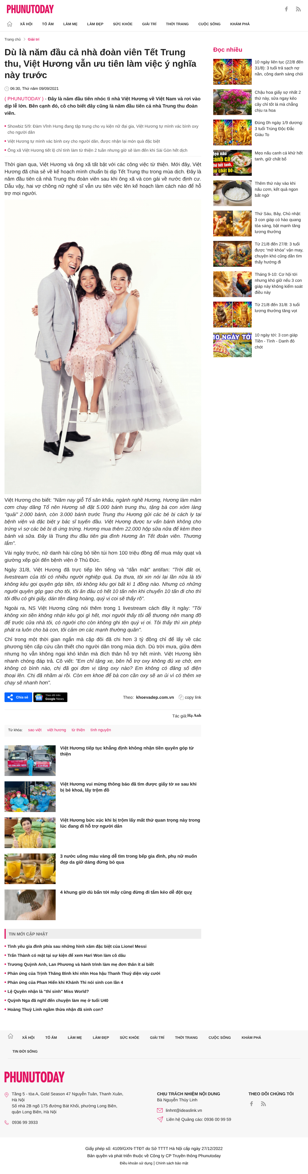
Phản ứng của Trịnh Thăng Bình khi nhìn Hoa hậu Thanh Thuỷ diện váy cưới (84, 973)
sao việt (35, 730)
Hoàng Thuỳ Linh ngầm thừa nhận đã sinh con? (55, 1009)
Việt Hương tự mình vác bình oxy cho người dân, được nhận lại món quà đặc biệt (84, 141)
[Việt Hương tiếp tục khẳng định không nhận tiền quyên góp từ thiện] (30, 760)
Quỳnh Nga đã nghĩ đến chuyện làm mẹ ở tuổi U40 (58, 1000)
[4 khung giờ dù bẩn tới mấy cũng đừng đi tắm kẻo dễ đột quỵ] (30, 905)
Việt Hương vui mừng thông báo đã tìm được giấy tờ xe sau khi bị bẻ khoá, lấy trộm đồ (128, 787)
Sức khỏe (123, 24)
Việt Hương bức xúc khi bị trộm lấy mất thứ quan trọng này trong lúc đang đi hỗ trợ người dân (130, 823)
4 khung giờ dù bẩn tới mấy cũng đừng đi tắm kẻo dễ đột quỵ (126, 892)
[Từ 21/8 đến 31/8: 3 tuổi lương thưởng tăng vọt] (232, 314)
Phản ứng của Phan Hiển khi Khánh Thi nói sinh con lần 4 (65, 982)
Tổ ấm (48, 24)
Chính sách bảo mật (172, 1163)
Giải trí (149, 24)
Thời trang (177, 24)
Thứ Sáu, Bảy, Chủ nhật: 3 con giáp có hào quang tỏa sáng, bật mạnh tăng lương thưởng (278, 222)
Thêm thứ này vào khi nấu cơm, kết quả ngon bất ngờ (276, 189)
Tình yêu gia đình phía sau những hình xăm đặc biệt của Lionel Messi (77, 946)
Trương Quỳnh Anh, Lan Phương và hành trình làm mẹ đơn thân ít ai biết (81, 964)
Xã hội (26, 24)
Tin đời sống (25, 1051)
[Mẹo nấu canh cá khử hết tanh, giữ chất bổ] (232, 163)
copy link (193, 697)
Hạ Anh (194, 715)
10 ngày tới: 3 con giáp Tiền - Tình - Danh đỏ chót (276, 341)
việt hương (56, 730)
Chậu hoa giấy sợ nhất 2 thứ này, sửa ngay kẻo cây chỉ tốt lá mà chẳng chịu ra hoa (278, 101)
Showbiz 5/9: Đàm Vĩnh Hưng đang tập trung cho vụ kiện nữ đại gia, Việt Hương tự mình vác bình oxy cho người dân (103, 129)
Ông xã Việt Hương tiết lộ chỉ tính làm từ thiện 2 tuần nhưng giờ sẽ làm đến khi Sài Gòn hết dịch (97, 150)
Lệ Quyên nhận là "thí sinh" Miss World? (48, 991)
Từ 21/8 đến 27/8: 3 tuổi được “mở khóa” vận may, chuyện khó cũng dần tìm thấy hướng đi (279, 253)
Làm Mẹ (70, 24)
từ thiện (78, 730)
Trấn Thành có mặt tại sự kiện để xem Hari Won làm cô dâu (67, 955)
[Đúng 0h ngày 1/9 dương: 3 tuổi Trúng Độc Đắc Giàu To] (232, 132)
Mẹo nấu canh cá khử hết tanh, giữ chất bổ (279, 156)
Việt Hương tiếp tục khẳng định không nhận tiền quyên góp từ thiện (127, 751)
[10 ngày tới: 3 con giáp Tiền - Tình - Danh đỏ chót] (232, 345)
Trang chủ (13, 39)
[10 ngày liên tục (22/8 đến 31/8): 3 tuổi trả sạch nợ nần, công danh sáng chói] (232, 72)
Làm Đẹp (95, 24)
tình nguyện (101, 730)
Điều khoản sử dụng (136, 1163)
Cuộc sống (209, 24)
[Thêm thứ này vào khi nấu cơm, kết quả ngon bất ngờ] (232, 193)
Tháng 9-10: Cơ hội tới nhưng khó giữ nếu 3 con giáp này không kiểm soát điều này (279, 283)
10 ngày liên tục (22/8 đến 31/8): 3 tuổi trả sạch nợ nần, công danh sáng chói (279, 67)
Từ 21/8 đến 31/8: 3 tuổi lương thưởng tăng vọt (277, 307)
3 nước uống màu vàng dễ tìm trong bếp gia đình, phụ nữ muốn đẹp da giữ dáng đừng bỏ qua (128, 859)
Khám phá (240, 24)
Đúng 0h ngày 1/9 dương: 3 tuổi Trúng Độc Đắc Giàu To (279, 128)
